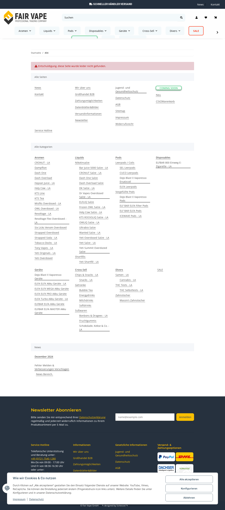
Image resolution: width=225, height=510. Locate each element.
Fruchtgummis (87, 320)
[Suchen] (181, 17)
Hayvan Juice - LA (45, 183)
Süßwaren (81, 310)
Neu (158, 95)
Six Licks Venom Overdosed (51, 227)
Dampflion (41, 167)
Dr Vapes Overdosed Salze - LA (91, 195)
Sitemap (120, 111)
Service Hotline (43, 130)
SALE (160, 269)
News (38, 87)
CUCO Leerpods (129, 172)
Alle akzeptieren (189, 479)
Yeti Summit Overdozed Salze (93, 249)
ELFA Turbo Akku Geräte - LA (51, 299)
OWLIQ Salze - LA (89, 222)
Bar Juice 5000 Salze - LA (93, 167)
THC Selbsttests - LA (131, 290)
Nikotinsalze (82, 162)
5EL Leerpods (127, 167)
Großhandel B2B (84, 94)
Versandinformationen (88, 113)
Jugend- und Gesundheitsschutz (126, 89)
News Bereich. (44, 374)
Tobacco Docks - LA (46, 242)
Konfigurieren (189, 488)
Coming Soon (169, 88)
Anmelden (185, 417)
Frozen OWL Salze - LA (92, 207)
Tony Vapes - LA (44, 248)
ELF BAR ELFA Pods (131, 210)
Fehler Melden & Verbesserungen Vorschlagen (52, 367)
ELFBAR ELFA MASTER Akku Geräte (50, 310)
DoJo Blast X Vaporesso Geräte (48, 276)
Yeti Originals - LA (45, 253)
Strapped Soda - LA (46, 237)
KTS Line (40, 193)
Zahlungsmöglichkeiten (88, 100)
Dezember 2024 (44, 356)
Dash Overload (43, 178)
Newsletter (81, 120)
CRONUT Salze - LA (90, 172)
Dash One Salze (88, 178)
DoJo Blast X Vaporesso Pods (133, 198)
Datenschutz (36, 499)
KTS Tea (39, 198)
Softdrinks (85, 305)
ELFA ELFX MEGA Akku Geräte (52, 288)
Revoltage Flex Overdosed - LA (50, 220)
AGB (117, 104)
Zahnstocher (122, 295)
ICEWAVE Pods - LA (131, 216)
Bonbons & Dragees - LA (93, 315)
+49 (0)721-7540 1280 (43, 458)
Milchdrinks (86, 300)
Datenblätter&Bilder (87, 107)
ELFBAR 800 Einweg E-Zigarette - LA (169, 164)
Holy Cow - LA (42, 188)
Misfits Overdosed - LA (48, 203)
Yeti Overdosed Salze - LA (94, 237)
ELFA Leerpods (128, 186)
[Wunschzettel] (206, 17)
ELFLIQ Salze (86, 202)
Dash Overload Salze (91, 183)
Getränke (80, 285)
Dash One (40, 172)
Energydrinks (87, 295)
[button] (196, 17)
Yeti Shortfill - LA (89, 261)
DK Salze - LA (87, 188)
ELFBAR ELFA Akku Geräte (49, 304)
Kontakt (39, 94)
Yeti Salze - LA (87, 242)
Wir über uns (83, 87)
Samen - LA (122, 274)
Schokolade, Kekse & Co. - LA (94, 327)
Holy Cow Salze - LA (90, 212)
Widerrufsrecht (124, 124)
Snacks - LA (85, 280)
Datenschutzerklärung (92, 417)
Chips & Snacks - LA (86, 274)
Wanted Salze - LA (89, 232)
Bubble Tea (86, 290)
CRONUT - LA (42, 162)
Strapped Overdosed (47, 232)
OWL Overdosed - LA (47, 208)
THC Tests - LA (123, 285)
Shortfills (80, 256)
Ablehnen (189, 497)
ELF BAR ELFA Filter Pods (134, 205)
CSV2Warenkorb (165, 101)
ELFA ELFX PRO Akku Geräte (51, 293)
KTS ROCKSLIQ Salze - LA (93, 217)
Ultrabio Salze (87, 227)
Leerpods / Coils (124, 162)
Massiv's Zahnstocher (132, 300)
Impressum (19, 499)
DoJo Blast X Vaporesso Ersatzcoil (133, 179)
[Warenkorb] (215, 17)
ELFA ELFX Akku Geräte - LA (50, 283)
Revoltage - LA (43, 213)
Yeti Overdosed (44, 258)
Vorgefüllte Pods (125, 191)
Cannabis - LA (128, 280)
